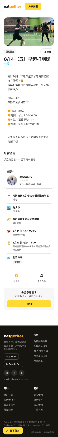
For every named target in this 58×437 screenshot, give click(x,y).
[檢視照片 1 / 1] (29, 31)
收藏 (48, 51)
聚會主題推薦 (40, 356)
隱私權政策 (36, 432)
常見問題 (8, 409)
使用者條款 (49, 432)
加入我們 (38, 404)
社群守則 (8, 394)
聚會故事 (38, 361)
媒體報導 (38, 399)
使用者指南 (9, 399)
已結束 (29, 304)
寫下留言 (15, 430)
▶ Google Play (13, 364)
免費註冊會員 (40, 341)
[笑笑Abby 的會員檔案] (12, 180)
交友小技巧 (9, 404)
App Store (11, 356)
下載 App (38, 409)
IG (7, 373)
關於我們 (38, 394)
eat (12, 6)
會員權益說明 (40, 346)
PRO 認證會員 (41, 351)
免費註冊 (33, 6)
